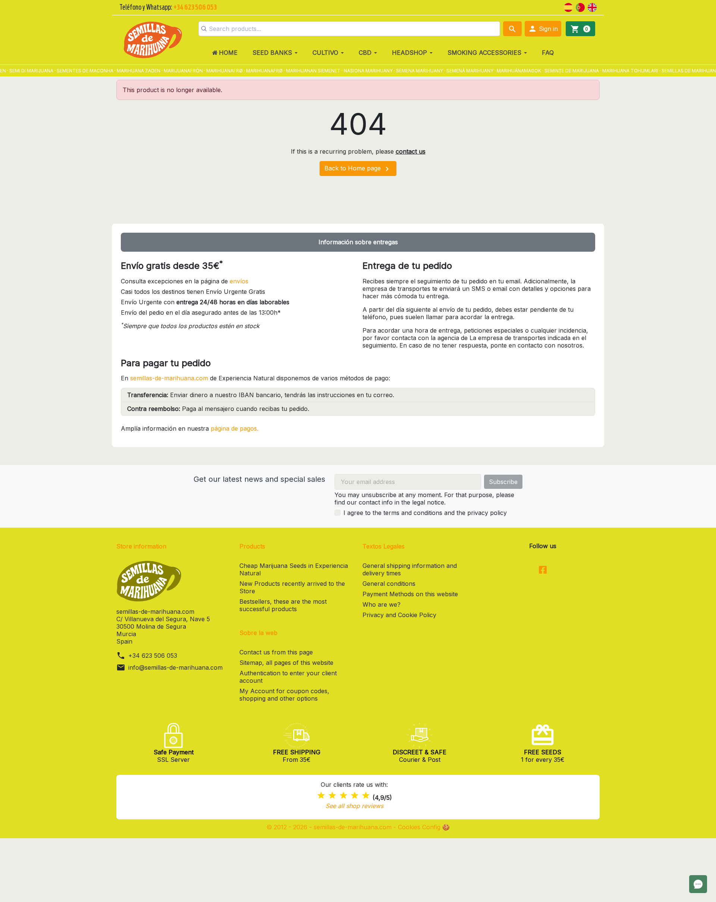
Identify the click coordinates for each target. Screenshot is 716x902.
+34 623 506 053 (152, 655)
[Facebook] (543, 570)
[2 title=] (332, 795)
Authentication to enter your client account (288, 676)
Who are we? (381, 604)
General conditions (388, 583)
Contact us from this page (276, 652)
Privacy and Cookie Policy (399, 615)
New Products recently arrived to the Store (292, 587)
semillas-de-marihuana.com (169, 378)
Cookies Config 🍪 (424, 827)
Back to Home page (358, 168)
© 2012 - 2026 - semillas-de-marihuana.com (329, 827)
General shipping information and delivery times (409, 569)
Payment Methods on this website (410, 594)
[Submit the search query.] (204, 28)
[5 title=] (365, 795)
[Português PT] (580, 6)
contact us (410, 151)
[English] (592, 6)
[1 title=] (321, 795)
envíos (239, 281)
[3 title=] (343, 795)
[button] (543, 29)
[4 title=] (354, 795)
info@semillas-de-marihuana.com (175, 667)
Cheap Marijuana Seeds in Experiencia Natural (293, 569)
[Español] (568, 6)
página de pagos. (234, 428)
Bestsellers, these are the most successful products (283, 605)
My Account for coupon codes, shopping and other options (284, 694)
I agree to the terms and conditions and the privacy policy (425, 512)
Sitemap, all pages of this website (286, 662)
